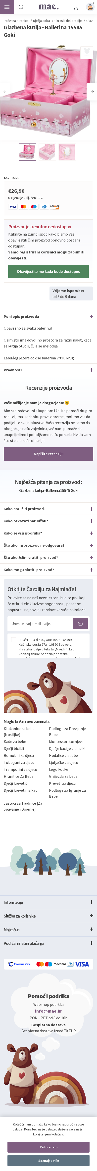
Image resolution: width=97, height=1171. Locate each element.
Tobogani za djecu (19, 762)
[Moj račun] (76, 7)
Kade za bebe (15, 741)
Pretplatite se (80, 623)
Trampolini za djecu (20, 769)
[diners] (70, 964)
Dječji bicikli (14, 748)
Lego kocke (58, 769)
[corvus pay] (19, 964)
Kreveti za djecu (62, 783)
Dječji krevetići (16, 783)
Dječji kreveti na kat (20, 790)
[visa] (82, 964)
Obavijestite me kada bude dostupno (48, 271)
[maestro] (56, 964)
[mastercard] (40, 964)
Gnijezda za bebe (63, 776)
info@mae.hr (48, 1011)
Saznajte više (48, 1160)
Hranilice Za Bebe (19, 776)
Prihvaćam (48, 1147)
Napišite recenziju (48, 453)
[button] (92, 92)
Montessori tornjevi (66, 741)
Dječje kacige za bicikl (67, 748)
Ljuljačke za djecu (63, 762)
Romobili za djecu (19, 755)
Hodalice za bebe (63, 755)
